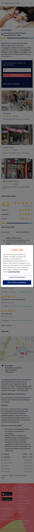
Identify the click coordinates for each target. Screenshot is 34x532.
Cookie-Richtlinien (13, 272)
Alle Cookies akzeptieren (17, 282)
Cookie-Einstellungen (17, 277)
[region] (17, 266)
